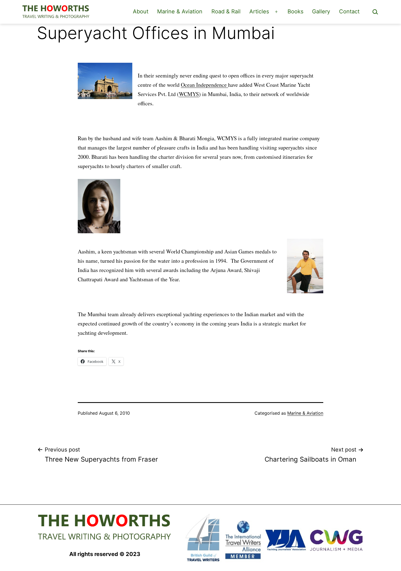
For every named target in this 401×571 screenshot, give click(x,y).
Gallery (321, 11)
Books (295, 11)
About (140, 11)
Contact (349, 11)
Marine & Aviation (179, 11)
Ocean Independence (204, 84)
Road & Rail (226, 11)
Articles (259, 11)
